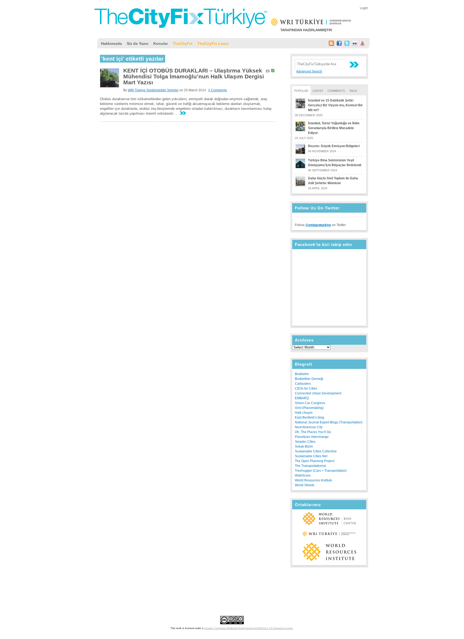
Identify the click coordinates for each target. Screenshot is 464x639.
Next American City (308, 427)
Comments (336, 90)
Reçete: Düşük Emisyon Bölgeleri (334, 146)
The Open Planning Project (314, 461)
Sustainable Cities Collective (316, 451)
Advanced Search (309, 71)
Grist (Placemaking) (309, 408)
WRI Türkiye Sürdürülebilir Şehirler (153, 90)
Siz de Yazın (137, 43)
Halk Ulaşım (304, 413)
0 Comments (217, 90)
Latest (318, 90)
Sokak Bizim (304, 446)
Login (364, 8)
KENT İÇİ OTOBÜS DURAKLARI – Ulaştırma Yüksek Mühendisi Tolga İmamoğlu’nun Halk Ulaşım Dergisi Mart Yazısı (193, 76)
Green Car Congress (310, 403)
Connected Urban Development (318, 393)
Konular (160, 43)
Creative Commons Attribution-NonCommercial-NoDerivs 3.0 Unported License (248, 628)
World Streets (304, 485)
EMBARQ (302, 398)
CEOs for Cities (306, 388)
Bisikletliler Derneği (309, 379)
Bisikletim (302, 374)
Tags (353, 90)
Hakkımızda (111, 43)
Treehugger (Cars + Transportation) (321, 471)
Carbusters (303, 384)
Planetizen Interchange (312, 437)
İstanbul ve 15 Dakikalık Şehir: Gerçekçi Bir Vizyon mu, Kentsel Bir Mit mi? (335, 105)
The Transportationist (310, 466)
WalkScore (303, 475)
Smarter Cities (305, 442)
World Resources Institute (313, 480)
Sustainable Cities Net (311, 456)
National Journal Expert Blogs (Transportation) (329, 422)
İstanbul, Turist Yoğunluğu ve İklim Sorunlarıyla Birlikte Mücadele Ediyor (334, 128)
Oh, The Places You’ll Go (313, 432)
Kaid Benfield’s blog (309, 417)
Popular (301, 90)
